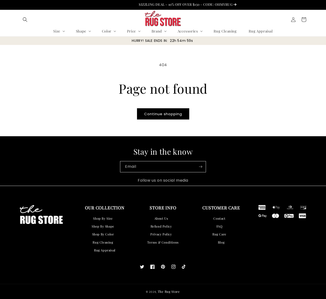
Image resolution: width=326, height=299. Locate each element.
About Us (161, 218)
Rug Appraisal (105, 250)
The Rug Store (169, 291)
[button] (25, 19)
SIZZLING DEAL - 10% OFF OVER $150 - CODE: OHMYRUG (182, 4)
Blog (221, 242)
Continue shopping (163, 113)
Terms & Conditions (163, 242)
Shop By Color (103, 234)
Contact (219, 218)
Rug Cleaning (103, 242)
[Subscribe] (200, 166)
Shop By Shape (103, 226)
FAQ (219, 226)
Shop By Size (103, 218)
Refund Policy (161, 226)
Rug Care (219, 234)
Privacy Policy (161, 234)
